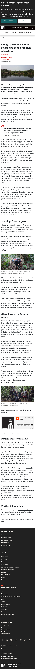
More (26, 27)
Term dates (4, 594)
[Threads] (29, 640)
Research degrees (6, 540)
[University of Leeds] (11, 666)
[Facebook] (2, 640)
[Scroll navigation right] (33, 32)
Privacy (3, 648)
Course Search (5, 545)
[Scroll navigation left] (2, 32)
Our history (4, 559)
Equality (3, 572)
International (5, 542)
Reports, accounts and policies (10, 567)
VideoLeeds (4, 607)
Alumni (3, 601)
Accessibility (5, 651)
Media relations (5, 604)
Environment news (6, 57)
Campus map (5, 557)
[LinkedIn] (7, 640)
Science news (5, 59)
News (4, 37)
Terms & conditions (6, 653)
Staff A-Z (4, 609)
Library (3, 599)
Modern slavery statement (9, 658)
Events (3, 580)
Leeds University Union (7, 614)
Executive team (5, 575)
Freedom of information (8, 656)
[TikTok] (25, 640)
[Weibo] (20, 640)
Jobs (2, 591)
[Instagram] (16, 640)
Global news (4, 54)
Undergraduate (5, 535)
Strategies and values (7, 569)
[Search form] (32, 28)
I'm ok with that (9, 21)
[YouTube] (11, 640)
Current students (17, 27)
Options (24, 21)
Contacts (4, 612)
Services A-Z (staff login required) (11, 596)
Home (6, 32)
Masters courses (6, 537)
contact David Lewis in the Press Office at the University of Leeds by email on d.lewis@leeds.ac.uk (17, 512)
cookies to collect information (16, 9)
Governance (4, 564)
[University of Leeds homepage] (3, 27)
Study (12, 32)
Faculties (4, 562)
